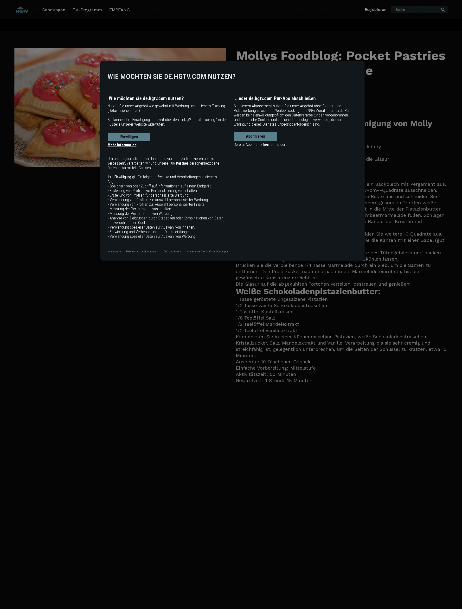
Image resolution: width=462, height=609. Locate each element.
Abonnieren (255, 136)
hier (266, 144)
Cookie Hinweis (172, 251)
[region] (232, 161)
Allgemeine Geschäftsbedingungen (207, 251)
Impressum (114, 251)
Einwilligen (129, 137)
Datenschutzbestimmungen (142, 251)
